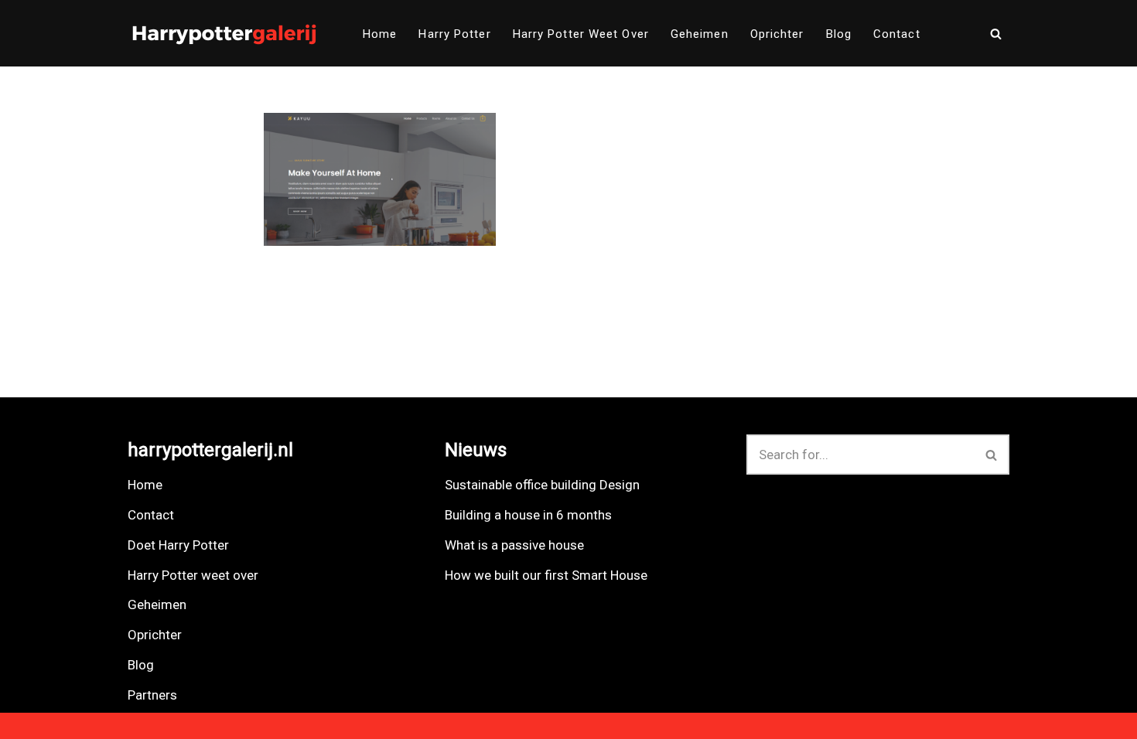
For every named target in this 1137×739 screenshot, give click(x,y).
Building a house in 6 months (528, 515)
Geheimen (700, 34)
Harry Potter (454, 34)
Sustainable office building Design (542, 484)
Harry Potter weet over (581, 34)
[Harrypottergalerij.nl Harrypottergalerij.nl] (224, 33)
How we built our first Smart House (546, 575)
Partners (152, 695)
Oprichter (777, 34)
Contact (896, 34)
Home (380, 34)
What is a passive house (514, 545)
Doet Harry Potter (178, 545)
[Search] (996, 33)
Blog (839, 34)
